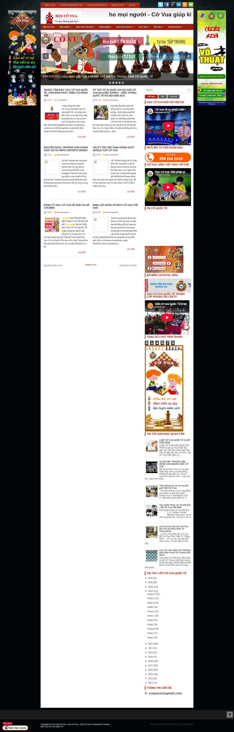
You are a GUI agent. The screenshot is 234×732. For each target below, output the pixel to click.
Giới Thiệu (65, 27)
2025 (150, 582)
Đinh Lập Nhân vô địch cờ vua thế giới (115, 206)
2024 (150, 587)
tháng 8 (151, 611)
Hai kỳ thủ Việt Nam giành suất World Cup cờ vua (113, 149)
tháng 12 (151, 594)
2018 (150, 661)
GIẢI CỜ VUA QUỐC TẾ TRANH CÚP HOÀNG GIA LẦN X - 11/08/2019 (89, 76)
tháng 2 (151, 637)
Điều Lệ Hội (50, 5)
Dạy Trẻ (144, 27)
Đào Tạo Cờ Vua (85, 27)
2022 (150, 644)
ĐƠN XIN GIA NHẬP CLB (97, 5)
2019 (150, 657)
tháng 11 (151, 598)
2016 (150, 670)
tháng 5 (151, 624)
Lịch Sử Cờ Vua (125, 27)
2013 (150, 683)
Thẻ (162, 97)
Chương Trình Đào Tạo (71, 5)
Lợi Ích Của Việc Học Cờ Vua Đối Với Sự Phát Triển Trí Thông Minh (173, 528)
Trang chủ (90, 265)
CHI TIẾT (82, 137)
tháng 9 (151, 607)
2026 (150, 578)
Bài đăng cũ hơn (128, 266)
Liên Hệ (132, 5)
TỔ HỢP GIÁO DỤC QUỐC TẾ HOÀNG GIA (175, 724)
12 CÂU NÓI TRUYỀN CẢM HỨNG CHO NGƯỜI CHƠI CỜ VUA (173, 464)
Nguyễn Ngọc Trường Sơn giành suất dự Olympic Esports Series (66, 149)
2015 (150, 674)
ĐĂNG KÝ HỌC (118, 5)
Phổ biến (151, 97)
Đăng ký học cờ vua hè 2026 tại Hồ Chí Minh (66, 206)
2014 (150, 678)
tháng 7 (151, 615)
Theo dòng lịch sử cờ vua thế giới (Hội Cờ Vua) (173, 486)
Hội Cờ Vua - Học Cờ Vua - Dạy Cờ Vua (73, 724)
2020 (150, 652)
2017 (150, 665)
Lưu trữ (173, 97)
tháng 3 (151, 633)
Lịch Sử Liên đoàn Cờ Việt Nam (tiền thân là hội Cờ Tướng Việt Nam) (175, 552)
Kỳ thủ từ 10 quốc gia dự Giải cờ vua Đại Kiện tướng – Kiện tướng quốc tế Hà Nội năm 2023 (115, 92)
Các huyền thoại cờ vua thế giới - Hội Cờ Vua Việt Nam (175, 506)
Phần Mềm (105, 27)
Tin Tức (158, 27)
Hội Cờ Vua (48, 27)
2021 (150, 648)
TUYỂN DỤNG (175, 27)
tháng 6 (151, 620)
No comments (112, 100)
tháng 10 (151, 603)
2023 (150, 591)
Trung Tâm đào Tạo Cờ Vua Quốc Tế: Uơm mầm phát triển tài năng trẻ (66, 92)
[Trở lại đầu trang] (230, 714)
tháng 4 (151, 629)
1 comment (62, 100)
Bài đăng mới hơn (53, 266)
